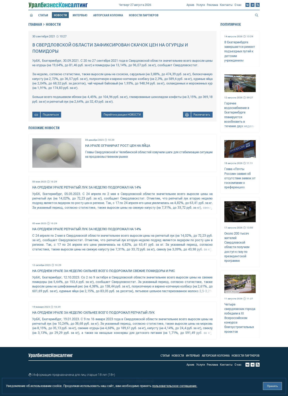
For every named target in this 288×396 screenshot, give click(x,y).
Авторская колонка (108, 15)
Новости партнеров (143, 15)
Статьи (43, 15)
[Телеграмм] (252, 5)
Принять (272, 386)
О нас (238, 4)
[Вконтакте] (247, 5)
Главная (35, 24)
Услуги (200, 4)
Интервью (80, 15)
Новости (53, 24)
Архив (190, 4)
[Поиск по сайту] (257, 15)
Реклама (212, 4)
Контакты (226, 4)
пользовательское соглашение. (174, 386)
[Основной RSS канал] (258, 5)
